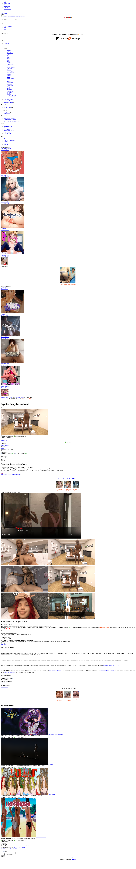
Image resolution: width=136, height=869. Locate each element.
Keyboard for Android (9, 118)
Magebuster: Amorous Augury (55, 734)
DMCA (10, 848)
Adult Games (7, 3)
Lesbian (9, 50)
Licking (9, 79)
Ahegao (9, 87)
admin (6, 398)
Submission (10, 91)
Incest (8, 58)
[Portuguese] (69, 17)
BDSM (9, 54)
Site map (6, 141)
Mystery (9, 88)
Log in (2, 856)
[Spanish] (71, 17)
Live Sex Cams (7, 9)
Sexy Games (7, 132)
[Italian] (68, 17)
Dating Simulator (11, 67)
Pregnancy (9, 89)
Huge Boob (10, 71)
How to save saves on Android (11, 121)
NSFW (8, 62)
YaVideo (15, 848)
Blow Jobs (9, 55)
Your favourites (8, 26)
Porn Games (7, 129)
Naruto (8, 61)
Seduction (9, 92)
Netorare (9, 70)
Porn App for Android (9, 672)
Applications (7, 6)
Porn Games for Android (7, 397)
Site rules (6, 143)
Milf (8, 57)
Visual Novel (10, 82)
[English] (64, 17)
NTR (8, 65)
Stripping (9, 75)
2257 (7, 848)
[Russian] (70, 17)
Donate (5, 27)
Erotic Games (7, 127)
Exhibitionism (10, 64)
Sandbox (9, 94)
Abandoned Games (8, 100)
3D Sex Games (7, 4)
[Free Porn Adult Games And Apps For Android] (13, 16)
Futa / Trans (10, 53)
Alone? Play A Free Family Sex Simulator (68, 284)
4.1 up (2, 448)
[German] (66, 17)
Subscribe (3, 644)
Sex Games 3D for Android (107, 670)
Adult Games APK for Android (111, 665)
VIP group (6, 43)
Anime (8, 77)
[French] (65, 17)
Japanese (9, 81)
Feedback (6, 7)
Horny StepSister (76, 699)
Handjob (9, 74)
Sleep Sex (9, 84)
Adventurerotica (52, 794)
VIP (5, 29)
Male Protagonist (11, 96)
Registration (4, 13)
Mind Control (10, 78)
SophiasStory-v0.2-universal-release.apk (11, 474)
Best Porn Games (8, 126)
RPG (8, 60)
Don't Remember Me (8, 854)
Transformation (10, 85)
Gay (8, 51)
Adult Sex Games (8, 102)
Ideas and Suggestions (9, 140)
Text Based (10, 68)
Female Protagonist (11, 95)
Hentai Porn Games (9, 130)
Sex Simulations (11, 72)
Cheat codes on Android (10, 119)
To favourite (4, 440)
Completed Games (8, 99)
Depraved (50, 764)
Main (5, 2)
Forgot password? (68, 857)
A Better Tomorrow (41, 837)
